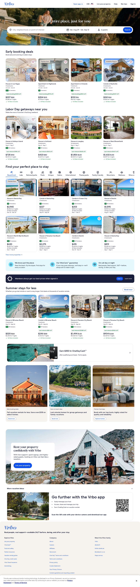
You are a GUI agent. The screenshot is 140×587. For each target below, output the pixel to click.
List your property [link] (9, 541)
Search (127, 30)
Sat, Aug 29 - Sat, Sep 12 (79, 30)
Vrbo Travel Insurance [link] (10, 562)
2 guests (104, 30)
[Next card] (134, 81)
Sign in (133, 4)
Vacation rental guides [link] (11, 555)
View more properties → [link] (14, 255)
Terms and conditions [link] (56, 559)
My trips (124, 4)
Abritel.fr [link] (97, 545)
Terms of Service (21, 583)
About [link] (51, 541)
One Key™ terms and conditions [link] (59, 555)
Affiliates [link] (52, 548)
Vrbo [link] (96, 541)
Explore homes (100, 418)
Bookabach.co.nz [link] (100, 552)
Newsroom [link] (53, 552)
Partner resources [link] (9, 552)
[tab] (12, 173)
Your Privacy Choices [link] (56, 569)
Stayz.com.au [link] (99, 555)
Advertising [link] (7, 566)
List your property (103, 4)
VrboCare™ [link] (7, 545)
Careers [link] (52, 545)
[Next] (134, 173)
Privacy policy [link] (54, 562)
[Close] (136, 580)
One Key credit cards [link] (10, 559)
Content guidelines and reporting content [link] (62, 573)
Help (115, 4)
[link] (33, 62)
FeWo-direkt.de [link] (99, 548)
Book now (128, 290)
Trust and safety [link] (9, 548)
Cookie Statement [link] (55, 566)
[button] (70, 488)
